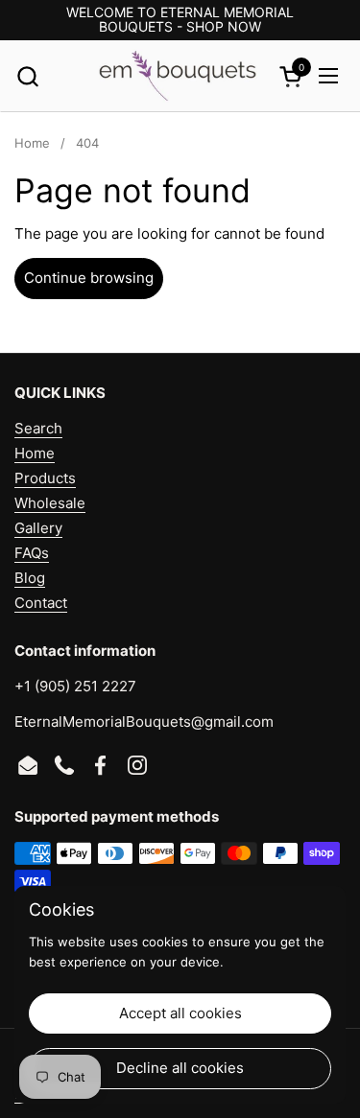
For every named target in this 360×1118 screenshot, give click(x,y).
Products (45, 478)
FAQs (31, 553)
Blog (29, 578)
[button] (27, 76)
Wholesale (49, 503)
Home (34, 453)
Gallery (38, 528)
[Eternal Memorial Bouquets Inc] (177, 76)
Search (38, 428)
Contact (40, 603)
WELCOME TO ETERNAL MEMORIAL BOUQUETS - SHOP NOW (180, 20)
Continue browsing (89, 277)
